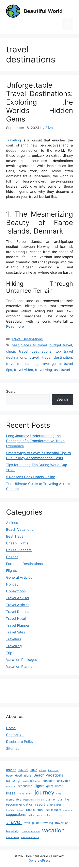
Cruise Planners (19, 550)
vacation (53, 830)
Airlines (12, 523)
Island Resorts (25, 793)
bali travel (53, 770)
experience (24, 786)
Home (11, 728)
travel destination (57, 357)
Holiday (12, 584)
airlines (42, 770)
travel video (23, 370)
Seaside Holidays (15, 810)
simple (30, 809)
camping (13, 781)
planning (63, 799)
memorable (13, 799)
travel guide (51, 364)
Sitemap (12, 749)
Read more (15, 326)
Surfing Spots (35, 815)
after (33, 770)
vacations (12, 837)
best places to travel (29, 345)
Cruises (12, 557)
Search (11, 391)
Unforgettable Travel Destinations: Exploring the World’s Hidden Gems (39, 102)
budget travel (60, 345)
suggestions (16, 815)
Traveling (13, 140)
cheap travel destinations (28, 351)
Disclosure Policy (19, 742)
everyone (10, 786)
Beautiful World (43, 11)
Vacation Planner (20, 667)
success (67, 810)
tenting (47, 815)
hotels (59, 786)
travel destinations (21, 364)
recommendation (19, 804)
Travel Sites (15, 632)
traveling (47, 822)
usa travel (62, 370)
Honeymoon (16, 591)
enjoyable (63, 780)
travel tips (61, 822)
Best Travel (15, 536)
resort (40, 804)
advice (11, 770)
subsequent (53, 809)
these (57, 815)
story (40, 809)
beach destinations (18, 775)
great (49, 786)
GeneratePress (39, 860)
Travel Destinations (27, 339)
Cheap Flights (17, 543)
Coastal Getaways (31, 781)
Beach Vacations (19, 529)
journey (44, 792)
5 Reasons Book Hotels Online (30, 477)
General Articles (19, 577)
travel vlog (43, 370)
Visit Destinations (30, 837)
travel (34, 357)
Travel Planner (17, 625)
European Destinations (24, 564)
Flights (11, 571)
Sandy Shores (54, 805)
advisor (23, 770)
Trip (9, 653)
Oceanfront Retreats (33, 799)
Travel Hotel (16, 619)
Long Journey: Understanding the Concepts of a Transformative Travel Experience (35, 441)
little (58, 793)
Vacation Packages (21, 660)
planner (51, 799)
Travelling (14, 646)
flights (39, 786)
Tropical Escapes (31, 831)
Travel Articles (17, 605)
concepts (49, 780)
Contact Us (15, 735)
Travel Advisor (17, 598)
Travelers (13, 639)
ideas (11, 793)
